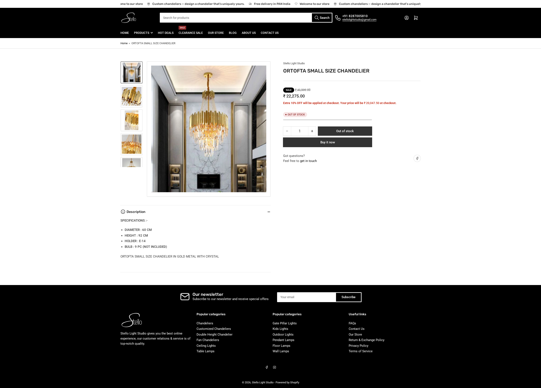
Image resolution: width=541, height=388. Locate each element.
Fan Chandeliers (208, 340)
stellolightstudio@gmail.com (359, 19)
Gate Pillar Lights (285, 323)
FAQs (352, 323)
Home (124, 32)
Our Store (216, 32)
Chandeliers (205, 323)
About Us (249, 32)
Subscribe (348, 297)
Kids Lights (280, 329)
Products (141, 32)
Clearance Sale (191, 30)
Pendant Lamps (283, 340)
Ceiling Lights (206, 346)
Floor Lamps (281, 346)
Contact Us (270, 32)
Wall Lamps (281, 351)
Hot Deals (166, 32)
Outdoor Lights (283, 334)
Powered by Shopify (287, 382)
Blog (233, 32)
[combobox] (246, 18)
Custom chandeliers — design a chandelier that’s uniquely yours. (195, 4)
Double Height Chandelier (214, 334)
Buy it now (327, 142)
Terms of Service (361, 351)
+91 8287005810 (355, 16)
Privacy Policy (358, 346)
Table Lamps (205, 351)
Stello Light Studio (294, 63)
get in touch (308, 161)
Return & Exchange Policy (366, 340)
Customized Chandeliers (214, 329)
